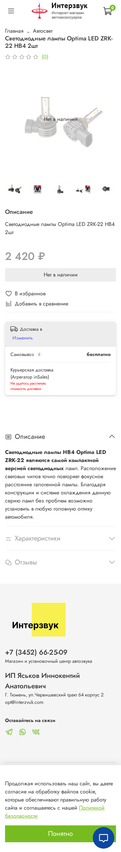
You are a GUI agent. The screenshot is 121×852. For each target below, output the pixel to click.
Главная (14, 31)
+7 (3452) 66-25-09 (36, 652)
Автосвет (42, 31)
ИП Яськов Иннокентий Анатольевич (42, 680)
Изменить (22, 338)
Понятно (60, 834)
